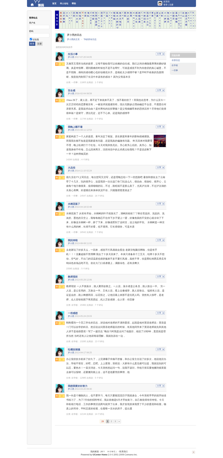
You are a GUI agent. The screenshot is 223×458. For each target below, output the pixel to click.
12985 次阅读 (86, 378)
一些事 (74, 82)
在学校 (74, 305)
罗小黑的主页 (73, 39)
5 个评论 (85, 268)
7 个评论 (99, 232)
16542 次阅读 (86, 232)
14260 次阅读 (72, 159)
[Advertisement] (118, 435)
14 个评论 (99, 414)
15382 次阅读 (86, 305)
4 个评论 (85, 159)
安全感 (71, 90)
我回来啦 (73, 240)
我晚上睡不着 (75, 126)
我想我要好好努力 (77, 385)
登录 (165, 4)
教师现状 (73, 276)
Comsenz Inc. (131, 454)
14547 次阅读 (86, 196)
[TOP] (193, 454)
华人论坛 (64, 3)
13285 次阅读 (86, 341)
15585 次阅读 (72, 268)
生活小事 (73, 54)
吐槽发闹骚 (74, 349)
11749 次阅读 (86, 119)
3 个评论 (99, 119)
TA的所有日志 (90, 39)
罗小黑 (71, 57)
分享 (159, 54)
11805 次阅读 (86, 82)
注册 (171, 4)
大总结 (71, 167)
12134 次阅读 (86, 414)
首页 (54, 3)
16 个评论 (99, 196)
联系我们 (123, 451)
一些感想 (73, 313)
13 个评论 (99, 341)
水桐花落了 (74, 203)
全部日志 (176, 60)
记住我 (36, 39)
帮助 (74, 3)
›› (119, 421)
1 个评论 (99, 82)
